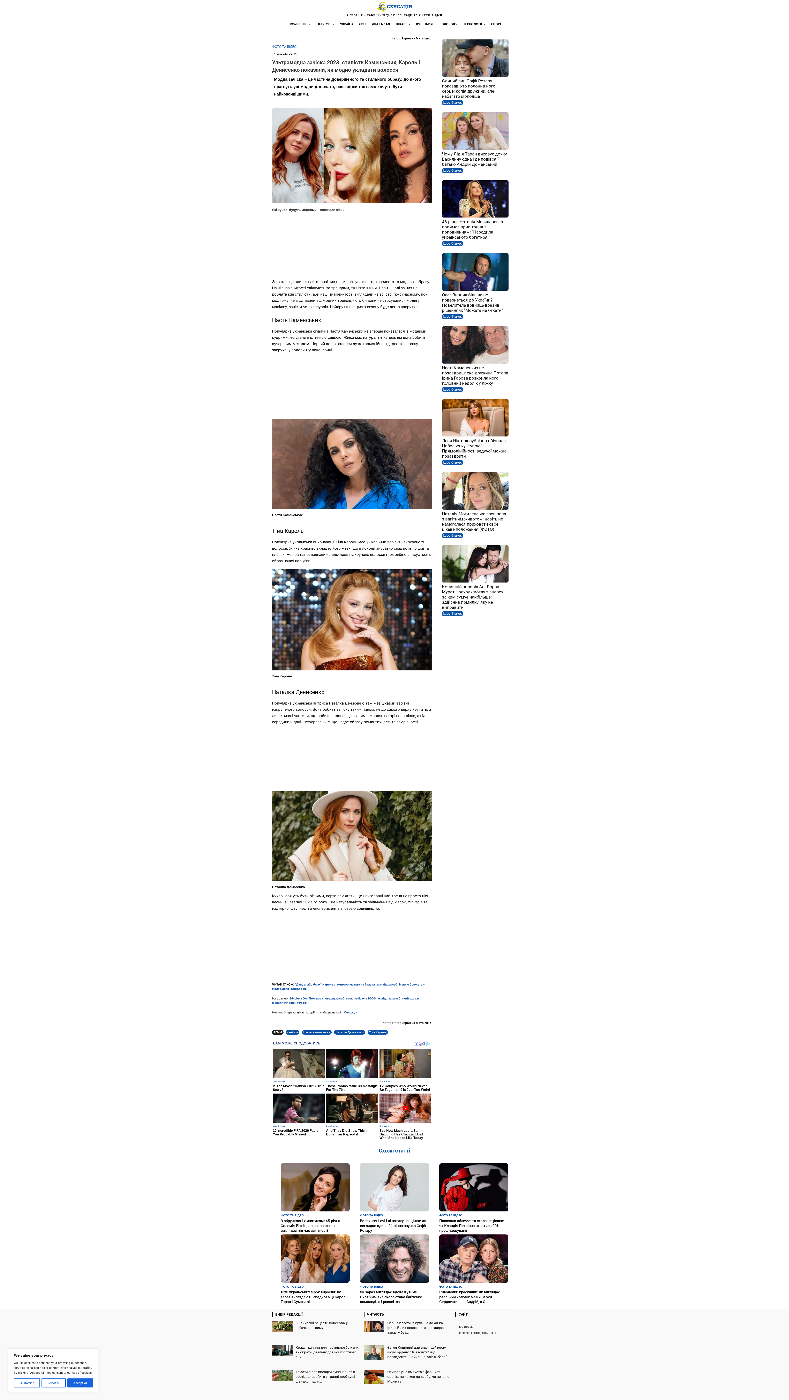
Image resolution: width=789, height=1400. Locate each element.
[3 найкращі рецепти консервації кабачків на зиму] (282, 1326)
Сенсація (350, 1012)
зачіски (292, 1032)
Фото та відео (284, 47)
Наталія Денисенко (350, 1032)
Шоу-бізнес (452, 102)
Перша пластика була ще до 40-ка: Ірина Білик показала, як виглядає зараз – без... (415, 1327)
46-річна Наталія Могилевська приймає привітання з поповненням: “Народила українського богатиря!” (472, 229)
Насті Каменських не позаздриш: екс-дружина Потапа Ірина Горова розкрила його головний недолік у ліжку (475, 375)
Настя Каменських (316, 1032)
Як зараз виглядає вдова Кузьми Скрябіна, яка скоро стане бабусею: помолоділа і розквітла (391, 1297)
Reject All (53, 1383)
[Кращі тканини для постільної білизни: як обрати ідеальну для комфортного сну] (282, 1350)
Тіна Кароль (377, 1032)
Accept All (80, 1383)
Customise (27, 1383)
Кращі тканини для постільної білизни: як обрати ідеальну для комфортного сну (327, 1352)
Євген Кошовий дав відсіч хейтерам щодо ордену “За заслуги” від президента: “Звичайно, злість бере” (417, 1352)
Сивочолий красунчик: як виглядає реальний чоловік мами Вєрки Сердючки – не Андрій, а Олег (469, 1297)
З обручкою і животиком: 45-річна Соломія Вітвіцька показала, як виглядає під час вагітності (310, 1226)
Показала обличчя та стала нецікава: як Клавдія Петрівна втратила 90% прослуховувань (471, 1226)
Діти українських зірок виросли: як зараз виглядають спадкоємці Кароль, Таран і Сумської (314, 1297)
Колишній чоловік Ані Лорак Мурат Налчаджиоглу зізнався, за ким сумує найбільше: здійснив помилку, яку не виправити (473, 597)
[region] (53, 1370)
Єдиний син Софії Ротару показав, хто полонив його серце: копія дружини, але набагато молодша (468, 88)
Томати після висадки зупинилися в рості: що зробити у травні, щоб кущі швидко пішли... (325, 1376)
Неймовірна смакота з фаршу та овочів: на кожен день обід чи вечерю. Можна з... (418, 1376)
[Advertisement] (352, 245)
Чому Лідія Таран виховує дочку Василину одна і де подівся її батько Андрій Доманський (474, 159)
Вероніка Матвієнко (416, 38)
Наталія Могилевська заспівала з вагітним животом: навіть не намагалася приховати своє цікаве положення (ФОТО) (474, 521)
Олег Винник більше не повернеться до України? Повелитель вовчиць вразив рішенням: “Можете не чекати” (472, 302)
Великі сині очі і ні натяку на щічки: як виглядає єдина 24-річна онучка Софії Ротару (393, 1226)
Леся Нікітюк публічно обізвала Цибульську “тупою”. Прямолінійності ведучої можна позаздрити (474, 448)
